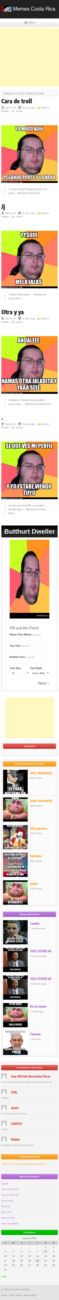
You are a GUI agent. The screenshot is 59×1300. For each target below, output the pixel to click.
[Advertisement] (29, 57)
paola (34, 883)
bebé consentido (41, 800)
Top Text (20, 645)
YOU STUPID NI (40, 951)
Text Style (36, 668)
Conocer (35, 1034)
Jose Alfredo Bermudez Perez (30, 1076)
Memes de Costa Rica (38, 404)
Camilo (34, 923)
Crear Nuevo (15, 1295)
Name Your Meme (25, 634)
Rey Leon (6, 1212)
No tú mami (38, 1006)
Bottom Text (22, 657)
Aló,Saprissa (38, 828)
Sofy (14, 1092)
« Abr (4, 1276)
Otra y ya (12, 312)
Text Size (15, 668)
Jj (3, 206)
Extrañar (36, 856)
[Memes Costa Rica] (29, 10)
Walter (15, 1139)
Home (4, 1295)
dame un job (7, 1217)
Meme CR (10, 107)
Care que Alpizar (10, 1223)
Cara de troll (16, 101)
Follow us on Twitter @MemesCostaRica (23, 1164)
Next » (43, 683)
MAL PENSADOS (41, 773)
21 (37, 1260)
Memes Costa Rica (29, 193)
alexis (15, 1108)
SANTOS (16, 1123)
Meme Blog (30, 1295)
